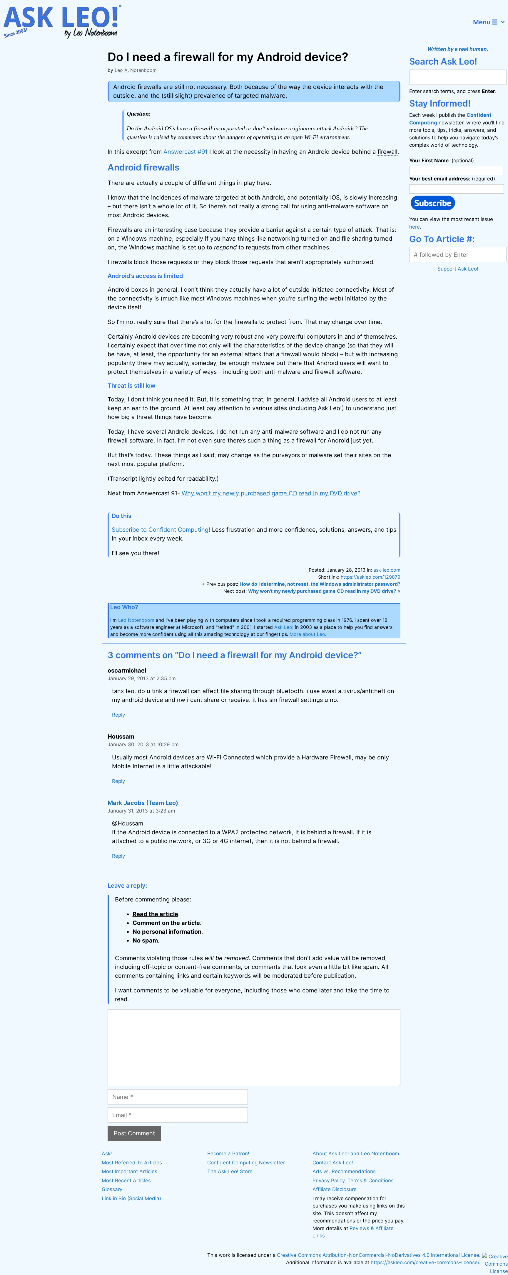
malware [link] (201, 197)
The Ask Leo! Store (230, 1171)
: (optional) (441, 160)
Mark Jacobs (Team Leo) (143, 802)
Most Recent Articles (126, 1180)
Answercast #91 (185, 151)
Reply (118, 715)
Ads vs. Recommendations (344, 1171)
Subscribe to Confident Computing (160, 529)
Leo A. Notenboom (136, 70)
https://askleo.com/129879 (370, 577)
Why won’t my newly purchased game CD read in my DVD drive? (271, 493)
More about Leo (307, 634)
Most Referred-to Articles (132, 1163)
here (414, 227)
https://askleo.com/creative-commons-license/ (425, 1262)
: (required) (452, 179)
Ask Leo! (283, 627)
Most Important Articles (129, 1171)
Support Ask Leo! (457, 269)
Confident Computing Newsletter (246, 1163)
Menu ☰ (485, 22)
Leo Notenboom (136, 620)
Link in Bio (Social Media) (131, 1198)
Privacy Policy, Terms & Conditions (353, 1180)
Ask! (107, 1153)
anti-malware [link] (336, 206)
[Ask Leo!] (66, 22)
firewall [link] (387, 151)
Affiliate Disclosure (335, 1189)
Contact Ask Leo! (333, 1163)
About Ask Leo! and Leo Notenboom (356, 1153)
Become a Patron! (228, 1153)
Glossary (112, 1189)
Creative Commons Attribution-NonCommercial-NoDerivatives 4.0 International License (378, 1255)
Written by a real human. (457, 49)
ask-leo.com (386, 570)
